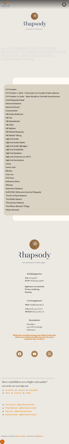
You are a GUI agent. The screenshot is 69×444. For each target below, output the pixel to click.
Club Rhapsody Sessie (15, 100)
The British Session (14, 199)
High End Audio (12, 139)
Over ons (9, 174)
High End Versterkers (15, 160)
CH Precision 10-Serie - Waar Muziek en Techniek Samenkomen (33, 96)
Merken (9, 171)
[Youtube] (34, 354)
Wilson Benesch (12, 210)
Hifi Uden (10, 125)
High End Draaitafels (14, 149)
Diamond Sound (12, 107)
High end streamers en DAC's (18, 156)
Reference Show (13, 181)
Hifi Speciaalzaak (13, 121)
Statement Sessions (14, 188)
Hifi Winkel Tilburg (13, 135)
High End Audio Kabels (15, 142)
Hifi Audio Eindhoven (14, 114)
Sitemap (9, 185)
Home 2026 (10, 167)
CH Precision (11, 89)
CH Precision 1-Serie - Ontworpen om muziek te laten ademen (32, 93)
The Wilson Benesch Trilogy (17, 206)
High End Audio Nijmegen (16, 146)
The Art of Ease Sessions (16, 195)
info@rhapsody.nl (37, 305)
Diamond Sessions (13, 103)
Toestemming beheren (2, 442)
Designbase (38, 436)
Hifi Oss (9, 117)
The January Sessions (15, 202)
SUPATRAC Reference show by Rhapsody (23, 192)
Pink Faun (10, 178)
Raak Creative (21, 436)
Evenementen (12, 110)
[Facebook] (19, 354)
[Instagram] (49, 354)
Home (8, 163)
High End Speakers (14, 153)
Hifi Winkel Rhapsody (15, 132)
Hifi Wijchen (11, 128)
